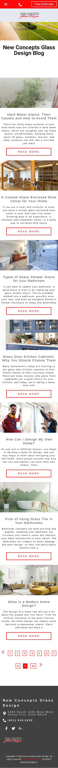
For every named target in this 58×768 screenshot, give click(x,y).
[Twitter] (13, 728)
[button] (6, 4)
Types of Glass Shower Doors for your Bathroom (29, 278)
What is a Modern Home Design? (29, 603)
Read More (29, 151)
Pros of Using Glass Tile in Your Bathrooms (29, 520)
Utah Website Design (32, 759)
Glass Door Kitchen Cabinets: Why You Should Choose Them (29, 358)
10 (34, 665)
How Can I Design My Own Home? (29, 441)
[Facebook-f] (6, 728)
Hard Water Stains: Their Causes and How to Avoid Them (29, 116)
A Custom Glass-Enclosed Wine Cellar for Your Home (29, 199)
